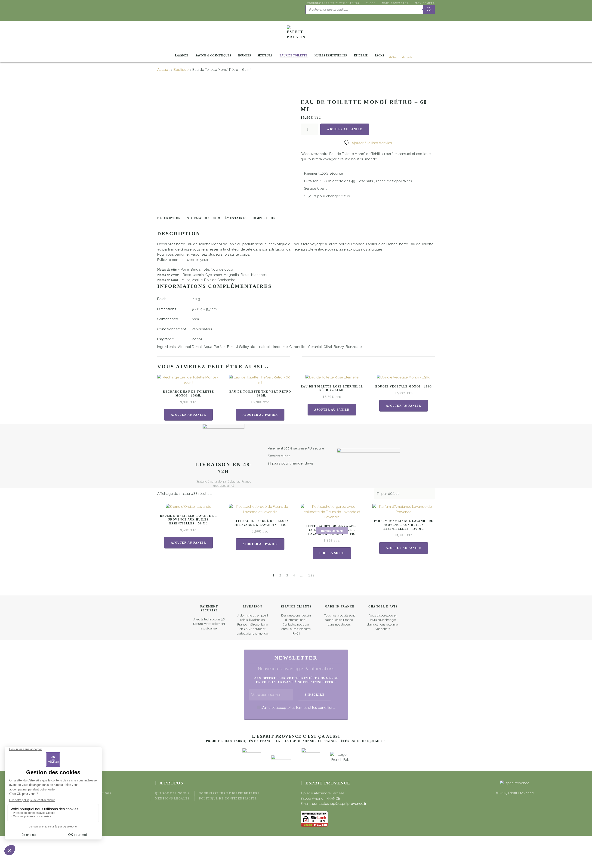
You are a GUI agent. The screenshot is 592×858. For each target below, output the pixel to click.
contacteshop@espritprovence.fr (339, 804)
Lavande (181, 55)
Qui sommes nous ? (172, 793)
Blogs (371, 3)
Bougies (244, 55)
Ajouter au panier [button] (188, 414)
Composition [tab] (264, 218)
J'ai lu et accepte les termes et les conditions (298, 708)
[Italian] (324, 16)
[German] (319, 16)
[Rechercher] (429, 9)
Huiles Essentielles (330, 55)
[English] (308, 16)
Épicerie (361, 55)
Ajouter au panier (344, 129)
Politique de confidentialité (228, 798)
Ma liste (392, 57)
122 (311, 575)
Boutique (180, 70)
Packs (379, 55)
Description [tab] (169, 218)
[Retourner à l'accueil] (296, 34)
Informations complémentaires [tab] (216, 218)
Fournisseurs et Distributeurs (333, 3)
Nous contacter (395, 3)
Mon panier (407, 57)
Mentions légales (172, 798)
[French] (313, 16)
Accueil (163, 70)
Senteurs (264, 55)
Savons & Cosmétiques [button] (213, 55)
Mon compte (425, 3)
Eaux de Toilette (293, 55)
